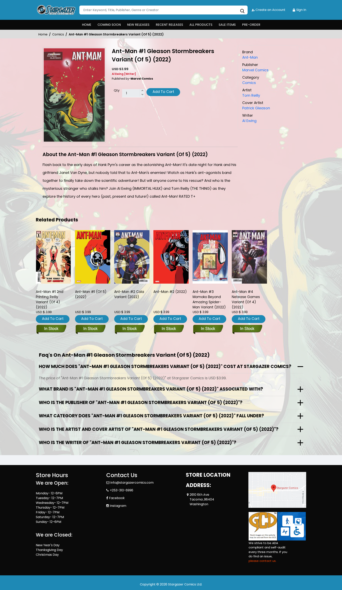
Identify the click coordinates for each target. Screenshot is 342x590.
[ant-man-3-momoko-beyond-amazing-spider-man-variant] (210, 257)
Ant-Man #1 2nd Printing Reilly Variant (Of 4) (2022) (49, 299)
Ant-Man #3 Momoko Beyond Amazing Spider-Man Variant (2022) (209, 299)
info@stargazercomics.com (132, 482)
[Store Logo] (55, 10)
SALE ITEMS (227, 24)
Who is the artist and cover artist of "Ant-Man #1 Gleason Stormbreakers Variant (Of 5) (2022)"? (158, 429)
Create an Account (270, 10)
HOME (86, 24)
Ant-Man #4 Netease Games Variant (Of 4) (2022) (246, 299)
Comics (58, 34)
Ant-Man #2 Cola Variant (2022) (129, 294)
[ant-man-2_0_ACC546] (171, 257)
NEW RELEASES (138, 24)
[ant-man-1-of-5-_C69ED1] (92, 257)
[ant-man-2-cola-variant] (131, 257)
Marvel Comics (255, 70)
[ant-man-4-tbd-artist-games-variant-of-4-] (249, 257)
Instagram (118, 505)
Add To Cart (163, 91)
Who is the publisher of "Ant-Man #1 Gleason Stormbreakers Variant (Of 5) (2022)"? (140, 402)
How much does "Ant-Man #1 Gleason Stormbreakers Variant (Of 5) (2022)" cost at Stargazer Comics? (165, 366)
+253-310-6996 (121, 490)
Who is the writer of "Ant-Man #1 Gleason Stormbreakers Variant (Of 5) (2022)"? (137, 442)
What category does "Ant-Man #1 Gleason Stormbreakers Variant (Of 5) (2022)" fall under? (151, 416)
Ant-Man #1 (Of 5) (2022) (90, 294)
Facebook (117, 498)
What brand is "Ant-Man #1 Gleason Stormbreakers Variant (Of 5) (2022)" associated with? (151, 389)
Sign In (300, 10)
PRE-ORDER (251, 24)
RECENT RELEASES (169, 24)
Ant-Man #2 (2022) (170, 291)
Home (43, 34)
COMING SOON (109, 24)
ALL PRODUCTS (200, 24)
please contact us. (262, 561)
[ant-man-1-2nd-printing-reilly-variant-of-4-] (53, 257)
